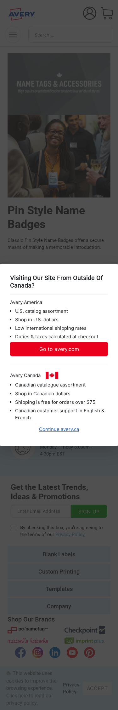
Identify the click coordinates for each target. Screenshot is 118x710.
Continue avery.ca (59, 429)
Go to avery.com (59, 349)
